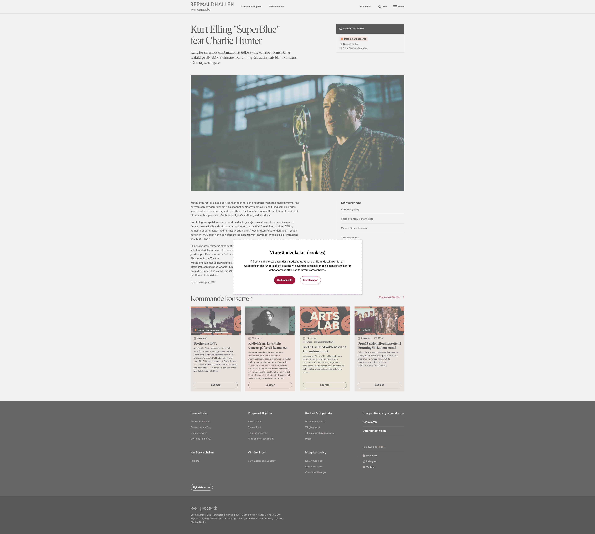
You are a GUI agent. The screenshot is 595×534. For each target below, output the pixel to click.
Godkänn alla (284, 280)
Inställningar (310, 280)
